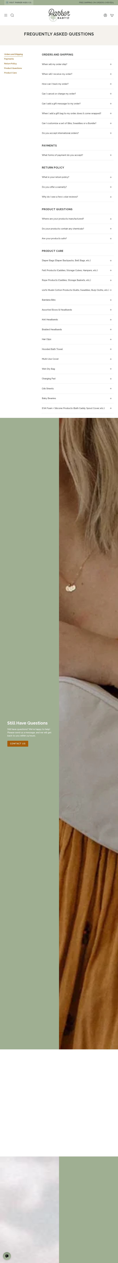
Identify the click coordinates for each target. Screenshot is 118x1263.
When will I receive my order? (57, 74)
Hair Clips (46, 339)
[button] (12, 15)
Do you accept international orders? (60, 133)
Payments (9, 59)
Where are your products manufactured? (63, 218)
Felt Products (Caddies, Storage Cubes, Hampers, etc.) (70, 270)
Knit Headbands (50, 319)
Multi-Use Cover (50, 359)
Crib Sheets (48, 388)
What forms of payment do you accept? (62, 155)
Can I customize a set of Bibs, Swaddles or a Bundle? (69, 123)
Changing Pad (48, 378)
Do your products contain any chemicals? (63, 228)
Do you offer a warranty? (54, 187)
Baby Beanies (49, 398)
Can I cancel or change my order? (59, 93)
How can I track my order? (55, 84)
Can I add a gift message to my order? (61, 103)
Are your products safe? (54, 238)
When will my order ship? (54, 64)
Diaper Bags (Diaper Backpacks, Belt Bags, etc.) (66, 260)
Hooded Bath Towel (52, 349)
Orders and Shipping (13, 54)
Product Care (10, 73)
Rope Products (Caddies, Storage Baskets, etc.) (66, 280)
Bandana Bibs (49, 300)
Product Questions (13, 68)
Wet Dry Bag (48, 369)
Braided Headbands (52, 329)
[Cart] (112, 15)
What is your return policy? (55, 177)
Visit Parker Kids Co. (20, 3)
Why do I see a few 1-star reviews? (60, 197)
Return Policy (10, 64)
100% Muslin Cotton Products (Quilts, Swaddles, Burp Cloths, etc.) (75, 290)
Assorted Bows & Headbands (57, 309)
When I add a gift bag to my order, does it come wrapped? (71, 113)
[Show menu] (6, 15)
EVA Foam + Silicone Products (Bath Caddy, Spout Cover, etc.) (73, 408)
